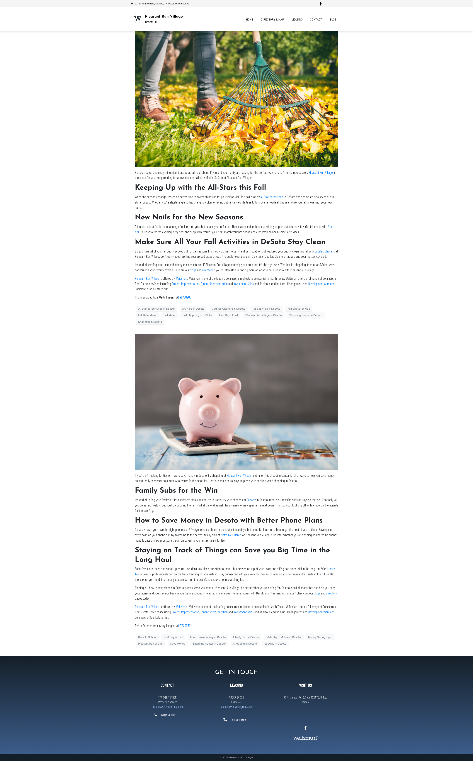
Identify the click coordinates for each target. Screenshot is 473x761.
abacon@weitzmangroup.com (236, 706)
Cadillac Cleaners (325, 251)
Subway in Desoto (275, 643)
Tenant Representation (214, 284)
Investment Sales (244, 284)
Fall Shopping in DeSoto (197, 315)
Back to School (147, 637)
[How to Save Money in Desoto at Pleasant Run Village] (236, 402)
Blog (332, 19)
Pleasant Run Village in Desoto (263, 315)
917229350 (184, 625)
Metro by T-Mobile (231, 535)
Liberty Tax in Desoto (246, 637)
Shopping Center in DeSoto (305, 315)
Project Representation (185, 284)
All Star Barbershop (272, 197)
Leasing (297, 19)
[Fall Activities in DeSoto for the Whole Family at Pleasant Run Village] (236, 99)
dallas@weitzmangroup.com (167, 706)
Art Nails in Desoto (193, 308)
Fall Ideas (169, 315)
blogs (193, 270)
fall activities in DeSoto (266, 308)
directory (207, 270)
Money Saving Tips (319, 637)
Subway (251, 500)
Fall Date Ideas (147, 315)
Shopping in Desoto (150, 321)
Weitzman (181, 278)
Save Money (177, 643)
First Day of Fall (228, 315)
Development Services (321, 284)
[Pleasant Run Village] (137, 18)
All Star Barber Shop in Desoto (156, 308)
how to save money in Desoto (208, 637)
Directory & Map (272, 19)
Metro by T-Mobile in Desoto (283, 637)
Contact (316, 19)
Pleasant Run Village (164, 16)
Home (249, 19)
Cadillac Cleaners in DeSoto (228, 308)
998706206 (184, 297)
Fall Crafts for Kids (299, 308)
